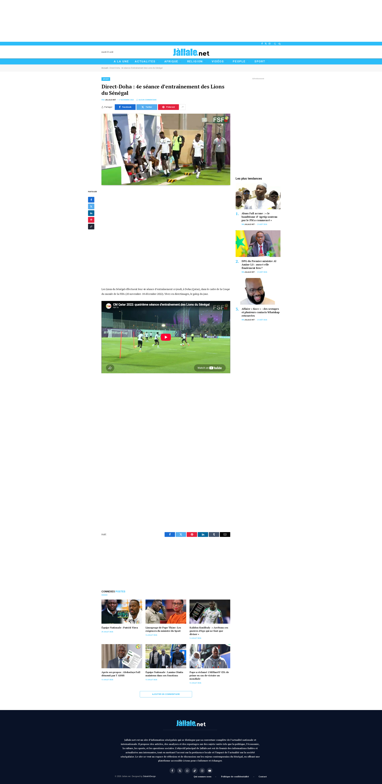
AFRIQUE (171, 61)
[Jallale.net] (191, 51)
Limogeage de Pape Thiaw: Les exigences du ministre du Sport (163, 629)
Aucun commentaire (148, 100)
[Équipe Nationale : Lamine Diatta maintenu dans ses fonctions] (165, 656)
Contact (263, 776)
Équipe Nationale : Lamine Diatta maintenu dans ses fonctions (164, 674)
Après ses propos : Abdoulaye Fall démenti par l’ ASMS (120, 674)
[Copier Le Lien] (91, 226)
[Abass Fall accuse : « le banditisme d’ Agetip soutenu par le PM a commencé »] (258, 196)
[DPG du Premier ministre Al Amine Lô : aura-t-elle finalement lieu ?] (258, 243)
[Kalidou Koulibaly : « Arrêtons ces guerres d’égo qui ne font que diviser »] (210, 612)
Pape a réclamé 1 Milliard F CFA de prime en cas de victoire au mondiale (209, 675)
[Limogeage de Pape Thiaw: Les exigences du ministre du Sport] (165, 612)
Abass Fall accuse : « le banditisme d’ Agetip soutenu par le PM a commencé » (259, 217)
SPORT (259, 61)
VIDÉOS (218, 61)
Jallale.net (110, 100)
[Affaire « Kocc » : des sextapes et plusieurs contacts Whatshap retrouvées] (258, 291)
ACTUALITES (145, 61)
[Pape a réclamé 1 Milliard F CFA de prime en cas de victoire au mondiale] (210, 656)
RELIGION (195, 61)
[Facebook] (91, 200)
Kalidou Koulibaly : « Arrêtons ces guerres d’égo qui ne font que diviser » (209, 631)
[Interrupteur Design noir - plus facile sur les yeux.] (275, 44)
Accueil (104, 68)
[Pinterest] (91, 220)
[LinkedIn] (91, 213)
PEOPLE (239, 61)
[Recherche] (279, 43)
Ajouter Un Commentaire (166, 694)
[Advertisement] (89, 21)
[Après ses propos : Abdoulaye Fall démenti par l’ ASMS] (121, 656)
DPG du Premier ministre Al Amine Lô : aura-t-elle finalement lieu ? (259, 264)
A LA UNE (121, 61)
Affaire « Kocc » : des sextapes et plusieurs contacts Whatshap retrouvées (260, 312)
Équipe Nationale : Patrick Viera (119, 627)
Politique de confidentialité (235, 776)
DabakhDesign (149, 776)
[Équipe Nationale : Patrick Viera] (121, 612)
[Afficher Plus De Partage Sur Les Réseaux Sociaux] (183, 107)
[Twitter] (91, 206)
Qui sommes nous (203, 776)
